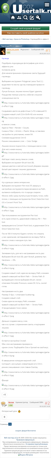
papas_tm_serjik (13, 49)
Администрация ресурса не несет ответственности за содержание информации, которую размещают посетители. (25, 451)
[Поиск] (25, 17)
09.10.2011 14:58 (45, 406)
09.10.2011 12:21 (45, 53)
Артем (11, 402)
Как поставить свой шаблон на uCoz (25, 32)
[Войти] (38, 17)
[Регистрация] (32, 17)
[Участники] (19, 17)
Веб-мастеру (8, 39)
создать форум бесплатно (25, 431)
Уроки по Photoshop (21, 39)
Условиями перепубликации (37, 444)
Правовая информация (25, 440)
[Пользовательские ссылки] (47, 5)
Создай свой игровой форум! (25, 28)
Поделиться (49, 56)
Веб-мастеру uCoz (11, 438)
